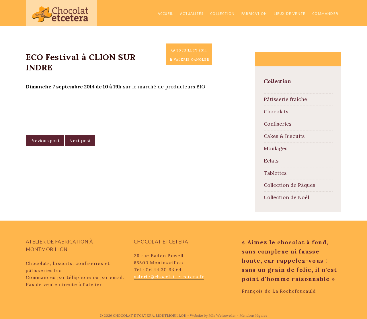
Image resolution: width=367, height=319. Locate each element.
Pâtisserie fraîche (285, 99)
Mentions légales (253, 315)
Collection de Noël (286, 197)
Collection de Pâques (289, 185)
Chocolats (276, 111)
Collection (222, 13)
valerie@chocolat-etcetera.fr (169, 277)
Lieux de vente (289, 13)
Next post (80, 140)
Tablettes (275, 173)
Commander (325, 13)
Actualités (191, 13)
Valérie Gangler (191, 60)
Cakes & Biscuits (284, 136)
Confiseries (278, 123)
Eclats (271, 160)
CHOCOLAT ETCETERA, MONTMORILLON (150, 315)
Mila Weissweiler (222, 315)
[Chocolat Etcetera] (61, 12)
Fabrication (254, 13)
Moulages (276, 148)
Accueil (165, 13)
